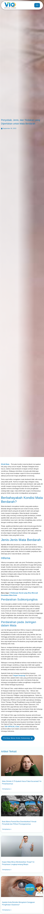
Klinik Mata (5, 464)
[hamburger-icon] (37, 5)
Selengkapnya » (7, 789)
